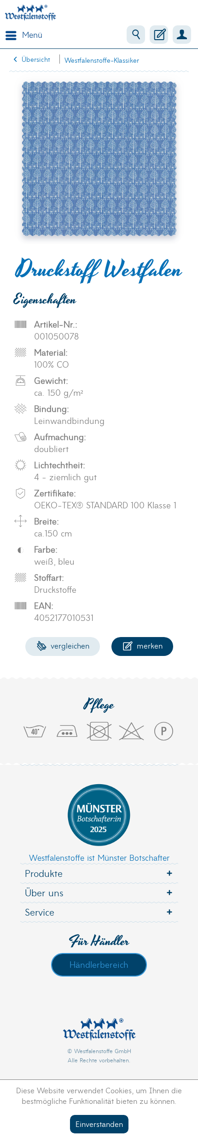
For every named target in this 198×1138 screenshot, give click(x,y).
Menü (32, 34)
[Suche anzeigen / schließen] (136, 34)
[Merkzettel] (159, 34)
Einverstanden (99, 1123)
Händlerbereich (99, 964)
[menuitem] (21, 34)
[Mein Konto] (182, 34)
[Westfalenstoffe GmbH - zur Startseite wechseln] (30, 13)
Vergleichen (68, 645)
